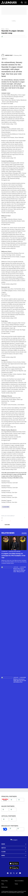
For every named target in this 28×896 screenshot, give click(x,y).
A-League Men (5, 506)
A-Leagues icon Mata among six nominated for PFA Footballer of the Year (13, 555)
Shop (2, 883)
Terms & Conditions (19, 880)
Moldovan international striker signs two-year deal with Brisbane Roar (19, 680)
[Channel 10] (5, 829)
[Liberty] (5, 809)
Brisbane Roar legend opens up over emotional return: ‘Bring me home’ (19, 570)
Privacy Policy (13, 517)
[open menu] (25, 2)
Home (2, 29)
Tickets (16, 883)
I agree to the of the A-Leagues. (14, 517)
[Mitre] (5, 819)
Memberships (4, 887)
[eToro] (12, 809)
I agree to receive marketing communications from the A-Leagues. (14, 520)
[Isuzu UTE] (5, 800)
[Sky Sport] (20, 829)
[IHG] (12, 819)
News (7, 29)
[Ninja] (12, 800)
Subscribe (7, 524)
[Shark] (20, 800)
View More (24, 533)
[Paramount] (12, 829)
